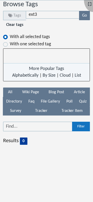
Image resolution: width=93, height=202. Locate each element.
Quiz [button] (83, 101)
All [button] (10, 92)
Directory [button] (14, 101)
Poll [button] (69, 101)
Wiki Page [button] (30, 92)
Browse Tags (20, 4)
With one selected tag (30, 44)
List (78, 75)
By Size (49, 75)
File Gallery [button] (50, 101)
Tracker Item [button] (72, 111)
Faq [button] (31, 101)
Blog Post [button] (56, 92)
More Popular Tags (46, 69)
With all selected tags (30, 37)
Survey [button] (15, 111)
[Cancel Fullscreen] (90, 4)
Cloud (65, 75)
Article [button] (79, 92)
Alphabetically (25, 75)
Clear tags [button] (14, 25)
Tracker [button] (41, 111)
